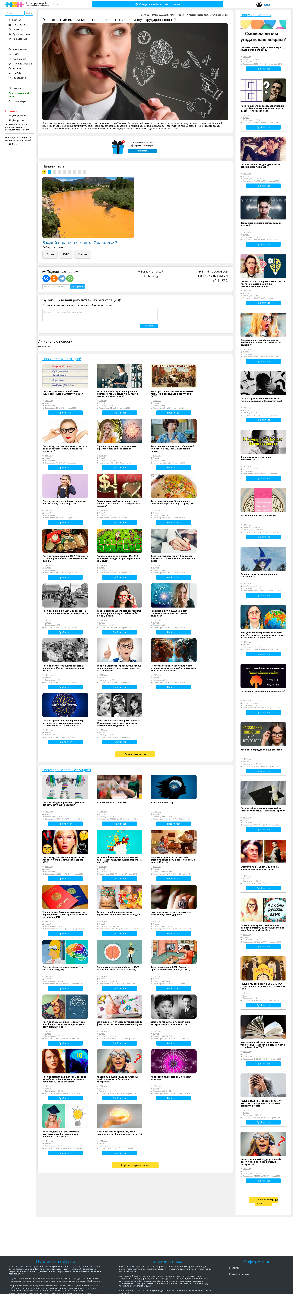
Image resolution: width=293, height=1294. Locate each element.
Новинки (17, 29)
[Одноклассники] (54, 278)
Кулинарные (19, 58)
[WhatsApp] (70, 278)
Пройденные (19, 38)
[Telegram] (62, 278)
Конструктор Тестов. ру (42, 4)
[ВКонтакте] (46, 278)
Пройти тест (65, 412)
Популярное (19, 24)
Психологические (22, 63)
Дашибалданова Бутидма (253, 586)
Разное (16, 68)
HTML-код (151, 276)
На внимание (19, 49)
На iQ (15, 54)
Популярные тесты (256, 14)
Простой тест (201, 14)
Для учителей (19, 115)
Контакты (234, 1267)
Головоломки (19, 77)
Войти (267, 5)
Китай (50, 254)
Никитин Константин (251, 59)
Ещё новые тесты (135, 754)
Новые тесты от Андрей (61, 358)
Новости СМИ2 (45, 346)
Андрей (180, 14)
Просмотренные (21, 34)
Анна (245, 820)
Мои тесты (18, 88)
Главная (16, 19)
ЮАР (66, 254)
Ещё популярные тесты (135, 1165)
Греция (82, 254)
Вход (15, 144)
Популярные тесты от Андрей (66, 769)
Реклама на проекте (239, 1274)
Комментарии (19, 101)
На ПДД (17, 73)
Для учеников (19, 120)
